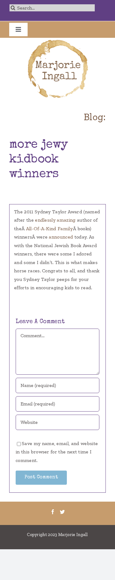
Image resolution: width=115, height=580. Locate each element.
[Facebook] (52, 511)
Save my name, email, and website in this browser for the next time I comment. (57, 451)
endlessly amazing (55, 220)
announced (61, 237)
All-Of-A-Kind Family (49, 228)
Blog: (95, 117)
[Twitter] (62, 511)
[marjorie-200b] (57, 40)
